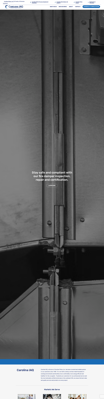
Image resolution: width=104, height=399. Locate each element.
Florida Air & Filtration (92, 2)
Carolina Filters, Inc (8, 1)
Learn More (52, 185)
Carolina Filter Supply (79, 2)
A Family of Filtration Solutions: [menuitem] (13, 2)
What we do (53, 6)
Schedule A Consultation (91, 6)
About (71, 6)
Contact (77, 6)
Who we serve (63, 6)
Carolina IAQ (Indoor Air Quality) (62, 2)
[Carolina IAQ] (14, 7)
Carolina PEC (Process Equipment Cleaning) (40, 2)
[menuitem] (53, 6)
